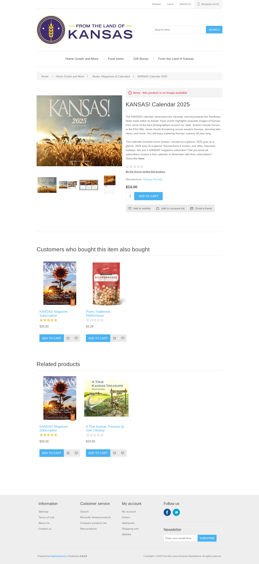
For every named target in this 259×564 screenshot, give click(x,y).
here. (141, 158)
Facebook (167, 512)
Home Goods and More (81, 59)
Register (156, 4)
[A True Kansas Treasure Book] (106, 398)
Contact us (44, 528)
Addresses (128, 522)
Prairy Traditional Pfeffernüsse (98, 313)
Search (214, 29)
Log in (170, 4)
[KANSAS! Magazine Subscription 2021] (60, 283)
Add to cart (148, 196)
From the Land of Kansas (176, 59)
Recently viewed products (95, 517)
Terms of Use (46, 517)
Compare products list (93, 522)
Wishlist (126, 534)
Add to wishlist (142, 208)
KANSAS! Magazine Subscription (53, 313)
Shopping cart (130, 528)
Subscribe (207, 538)
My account (129, 511)
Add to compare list (172, 208)
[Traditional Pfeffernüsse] (106, 283)
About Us (43, 522)
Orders (126, 517)
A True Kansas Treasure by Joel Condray (105, 428)
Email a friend (203, 208)
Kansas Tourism (152, 179)
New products (88, 528)
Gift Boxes (140, 59)
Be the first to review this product (145, 171)
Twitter (176, 512)
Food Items (116, 59)
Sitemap (43, 511)
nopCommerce (58, 556)
